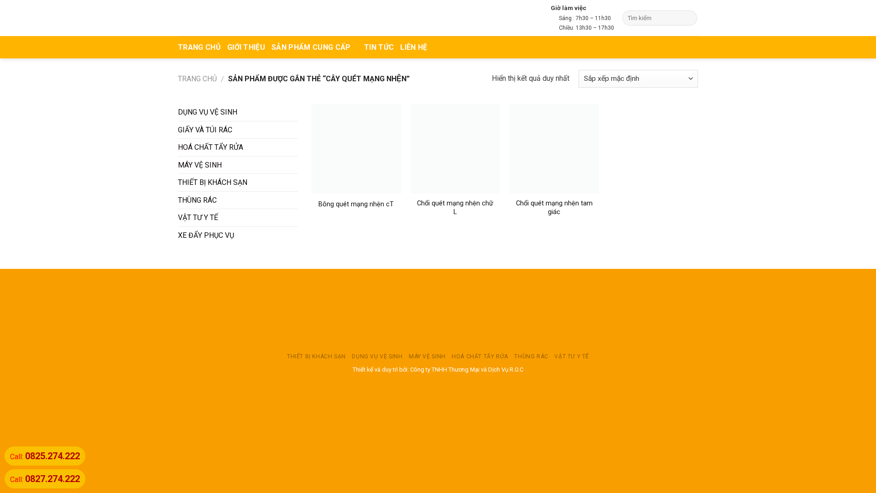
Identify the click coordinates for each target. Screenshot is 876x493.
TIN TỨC (379, 47)
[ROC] (213, 18)
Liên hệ (413, 47)
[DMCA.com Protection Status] (438, 311)
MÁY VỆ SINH (200, 165)
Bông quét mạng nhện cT (356, 204)
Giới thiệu (246, 47)
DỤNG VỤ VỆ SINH (207, 112)
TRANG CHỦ (199, 47)
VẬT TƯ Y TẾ (198, 217)
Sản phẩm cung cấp (310, 47)
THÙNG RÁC (197, 200)
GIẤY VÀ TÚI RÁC (205, 130)
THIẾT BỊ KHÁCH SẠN (212, 182)
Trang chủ (197, 78)
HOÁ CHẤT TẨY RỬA (210, 147)
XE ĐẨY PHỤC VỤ (206, 235)
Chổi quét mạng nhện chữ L (455, 207)
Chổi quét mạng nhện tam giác (554, 207)
